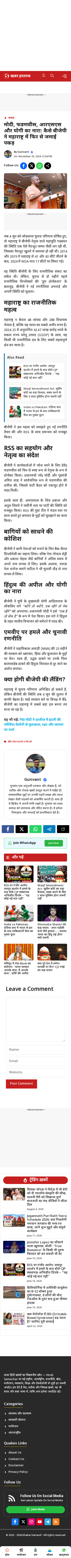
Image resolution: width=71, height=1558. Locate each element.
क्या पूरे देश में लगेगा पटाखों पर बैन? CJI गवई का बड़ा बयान (50, 967)
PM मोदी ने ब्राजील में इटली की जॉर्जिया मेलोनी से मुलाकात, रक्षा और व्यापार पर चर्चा (34, 725)
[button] (52, 76)
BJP (10, 741)
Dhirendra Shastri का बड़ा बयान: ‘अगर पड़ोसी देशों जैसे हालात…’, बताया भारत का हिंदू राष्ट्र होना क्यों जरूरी (51, 931)
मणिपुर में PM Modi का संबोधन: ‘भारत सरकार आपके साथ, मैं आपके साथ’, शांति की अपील (17, 968)
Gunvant (23, 152)
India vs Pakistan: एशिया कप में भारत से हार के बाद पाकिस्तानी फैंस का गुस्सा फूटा (42, 411)
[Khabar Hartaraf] (17, 76)
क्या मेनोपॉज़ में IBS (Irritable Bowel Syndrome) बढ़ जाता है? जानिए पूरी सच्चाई (47, 1318)
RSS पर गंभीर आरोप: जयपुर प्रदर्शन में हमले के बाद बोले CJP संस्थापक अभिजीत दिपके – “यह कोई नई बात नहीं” (41, 372)
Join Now (54, 843)
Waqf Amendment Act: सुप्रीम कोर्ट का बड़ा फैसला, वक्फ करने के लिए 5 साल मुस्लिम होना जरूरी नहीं (42, 393)
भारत (11, 118)
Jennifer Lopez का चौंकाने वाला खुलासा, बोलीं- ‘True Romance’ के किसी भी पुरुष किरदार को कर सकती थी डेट (45, 1248)
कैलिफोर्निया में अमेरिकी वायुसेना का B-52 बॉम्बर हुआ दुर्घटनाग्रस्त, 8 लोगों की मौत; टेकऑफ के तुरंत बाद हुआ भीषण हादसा (47, 1295)
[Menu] (64, 76)
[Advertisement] (35, 35)
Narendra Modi (22, 741)
